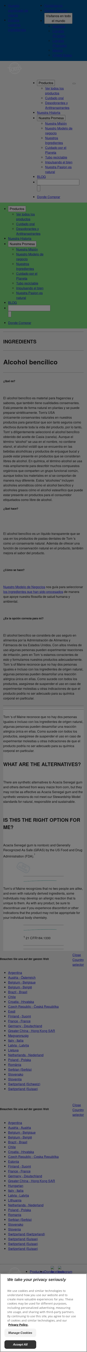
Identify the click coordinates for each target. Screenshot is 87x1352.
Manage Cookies (20, 1332)
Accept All (20, 1344)
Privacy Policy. (18, 1325)
